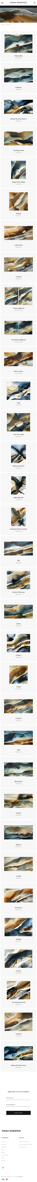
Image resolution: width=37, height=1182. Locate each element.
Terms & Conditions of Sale (25, 1144)
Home (2, 24)
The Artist (3, 1144)
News (2, 1158)
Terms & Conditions (24, 1141)
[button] (2, 3)
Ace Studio (20, 1176)
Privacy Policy (22, 1147)
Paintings (3, 1147)
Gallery (3, 1152)
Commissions (4, 1155)
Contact (3, 1160)
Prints (2, 1149)
